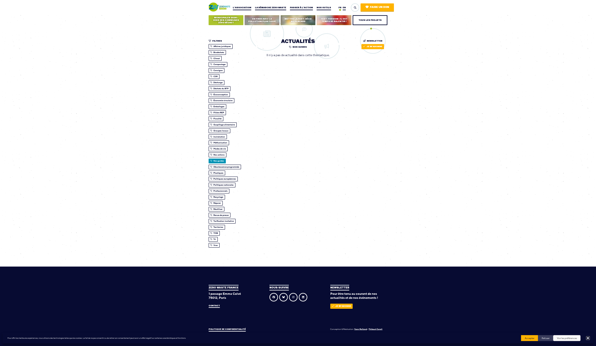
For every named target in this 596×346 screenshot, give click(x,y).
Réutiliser (218, 209)
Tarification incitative (223, 221)
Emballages (218, 106)
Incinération (219, 137)
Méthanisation (220, 143)
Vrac (215, 245)
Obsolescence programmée (226, 167)
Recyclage (218, 197)
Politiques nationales (223, 185)
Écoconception (220, 94)
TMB (215, 233)
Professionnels (220, 191)
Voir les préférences (567, 338)
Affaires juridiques (222, 46)
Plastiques (218, 173)
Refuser (546, 338)
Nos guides (218, 161)
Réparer (217, 203)
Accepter (529, 338)
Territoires (218, 227)
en (344, 7)
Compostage (219, 64)
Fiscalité (217, 118)
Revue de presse (221, 215)
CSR (215, 76)
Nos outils (324, 7)
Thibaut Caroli (375, 329)
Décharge (218, 82)
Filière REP (218, 112)
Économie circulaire (223, 100)
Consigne (218, 70)
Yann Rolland (360, 329)
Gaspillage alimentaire (224, 125)
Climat (216, 58)
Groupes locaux (220, 131)
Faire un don (379, 7)
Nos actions (219, 155)
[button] (587, 338)
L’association (242, 7)
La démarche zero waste (270, 7)
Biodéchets (218, 52)
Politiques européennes (224, 179)
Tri (214, 239)
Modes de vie (219, 149)
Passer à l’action (301, 7)
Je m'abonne (374, 46)
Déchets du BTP (221, 88)
